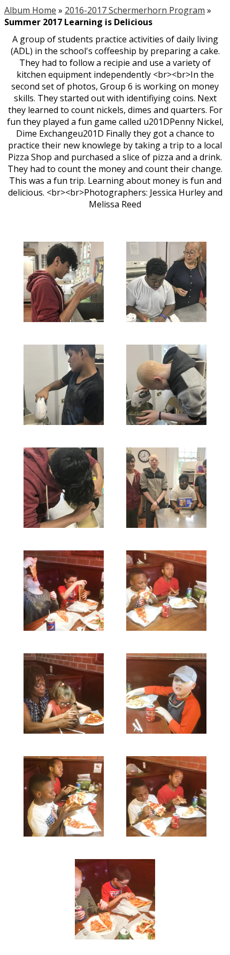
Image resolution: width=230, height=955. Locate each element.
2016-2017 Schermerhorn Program (135, 10)
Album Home (30, 10)
